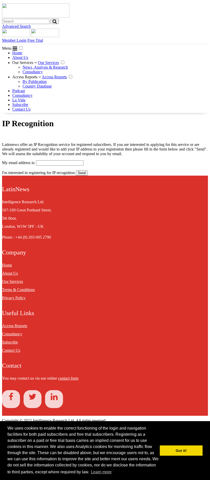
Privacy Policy (14, 298)
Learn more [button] (101, 472)
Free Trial (35, 40)
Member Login (14, 40)
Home (17, 53)
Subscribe (20, 104)
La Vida (18, 100)
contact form (68, 378)
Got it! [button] (181, 451)
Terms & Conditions (18, 289)
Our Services (23, 62)
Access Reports (25, 77)
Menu (7, 48)
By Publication (35, 81)
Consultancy (33, 72)
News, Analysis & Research (45, 67)
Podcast (18, 91)
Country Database (37, 86)
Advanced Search (16, 26)
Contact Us (21, 109)
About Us (20, 57)
